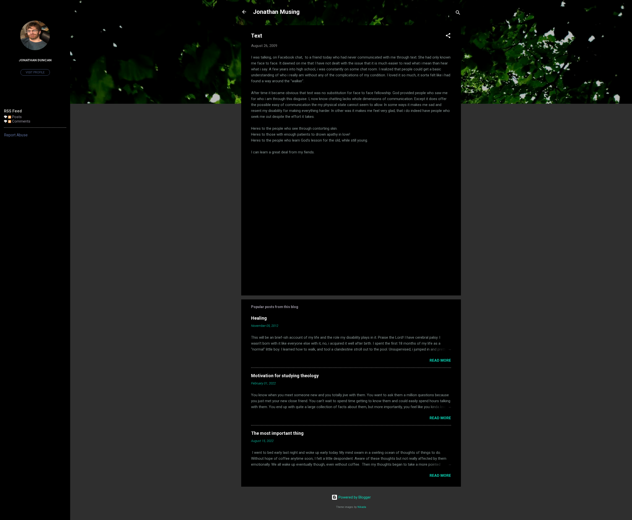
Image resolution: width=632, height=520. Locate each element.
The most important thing (277, 433)
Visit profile (35, 72)
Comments (20, 121)
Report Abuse (16, 135)
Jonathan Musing (276, 11)
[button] (448, 36)
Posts (16, 117)
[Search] (458, 13)
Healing (259, 318)
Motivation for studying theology (285, 375)
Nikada (361, 507)
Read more (440, 360)
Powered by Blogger (354, 497)
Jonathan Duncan (35, 60)
